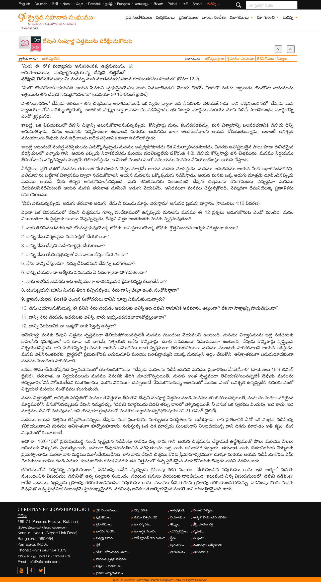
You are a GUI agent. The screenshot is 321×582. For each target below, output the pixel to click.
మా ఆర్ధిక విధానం (145, 531)
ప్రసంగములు (188, 17)
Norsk (66, 4)
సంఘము (248, 58)
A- (278, 49)
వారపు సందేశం (214, 17)
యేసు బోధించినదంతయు (112, 552)
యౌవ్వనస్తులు (215, 58)
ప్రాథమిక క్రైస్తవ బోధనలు (111, 559)
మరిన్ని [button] (289, 17)
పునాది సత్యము (203, 510)
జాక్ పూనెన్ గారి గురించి (149, 538)
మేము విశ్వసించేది (145, 517)
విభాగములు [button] (239, 17)
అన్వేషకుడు (178, 510)
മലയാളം (141, 4)
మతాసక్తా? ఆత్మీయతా (207, 545)
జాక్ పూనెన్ (51, 58)
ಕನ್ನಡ (80, 4)
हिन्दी (55, 4)
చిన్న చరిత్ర (140, 510)
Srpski (197, 4)
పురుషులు (177, 545)
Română (94, 4)
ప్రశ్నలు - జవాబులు (108, 566)
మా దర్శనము (142, 524)
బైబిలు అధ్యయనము (109, 573)
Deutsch (41, 4)
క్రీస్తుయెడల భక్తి (203, 524)
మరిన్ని (212, 4)
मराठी (185, 4)
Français (123, 4)
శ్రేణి (98, 545)
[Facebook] (32, 570)
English (24, 4)
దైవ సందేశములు (139, 17)
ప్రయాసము (177, 517)
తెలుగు (158, 4)
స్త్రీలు (173, 538)
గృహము (233, 58)
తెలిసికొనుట (266, 58)
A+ (291, 49)
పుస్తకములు (165, 17)
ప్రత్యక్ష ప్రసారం (105, 538)
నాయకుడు (177, 552)
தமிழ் (109, 4)
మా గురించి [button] (266, 17)
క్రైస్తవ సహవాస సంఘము (60, 16)
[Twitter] (41, 570)
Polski (172, 4)
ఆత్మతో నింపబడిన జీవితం (210, 517)
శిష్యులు (281, 58)
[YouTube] (22, 570)
